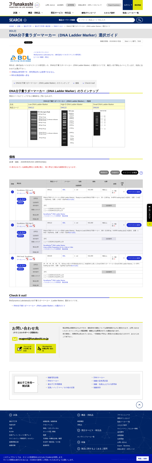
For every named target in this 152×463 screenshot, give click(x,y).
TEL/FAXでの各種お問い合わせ (47, 348)
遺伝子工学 (27, 26)
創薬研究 (46, 445)
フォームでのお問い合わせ (27, 348)
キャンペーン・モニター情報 (127, 428)
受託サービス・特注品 (61, 13)
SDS (30, 193)
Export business (114, 5)
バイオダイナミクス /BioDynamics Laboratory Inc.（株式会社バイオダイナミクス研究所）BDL (58, 54)
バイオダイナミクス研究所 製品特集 (55, 216)
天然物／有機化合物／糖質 (52, 438)
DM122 (64, 108)
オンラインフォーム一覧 (85, 437)
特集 (83, 442)
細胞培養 (12, 445)
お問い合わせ (50, 5)
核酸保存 (97, 387)
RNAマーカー (53, 381)
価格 (77, 83)
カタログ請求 (109, 13)
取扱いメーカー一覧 (131, 13)
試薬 (15, 13)
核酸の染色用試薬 (101, 381)
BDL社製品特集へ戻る (20, 75)
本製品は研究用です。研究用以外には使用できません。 (33, 72)
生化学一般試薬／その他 (51, 442)
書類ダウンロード (89, 13)
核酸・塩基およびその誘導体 (105, 384)
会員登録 (120, 439)
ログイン (126, 3)
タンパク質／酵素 (49, 431)
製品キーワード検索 (67, 20)
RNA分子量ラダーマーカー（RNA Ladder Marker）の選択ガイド (39, 306)
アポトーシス (47, 425)
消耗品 (79, 425)
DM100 (96, 108)
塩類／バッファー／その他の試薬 (61, 387)
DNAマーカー (58, 26)
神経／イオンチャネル (51, 428)
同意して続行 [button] (142, 458)
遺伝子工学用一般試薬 (42, 26)
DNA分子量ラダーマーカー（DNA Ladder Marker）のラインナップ (42, 83)
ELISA (11, 431)
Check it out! (90, 83)
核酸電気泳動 (53, 377)
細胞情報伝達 (14, 442)
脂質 (44, 435)
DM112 (31, 108)
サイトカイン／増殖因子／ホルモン (21, 438)
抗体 (10, 428)
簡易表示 (104, 172)
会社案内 (60, 5)
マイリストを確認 (130, 172)
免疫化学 (12, 425)
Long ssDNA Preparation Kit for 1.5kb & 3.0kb (58, 247)
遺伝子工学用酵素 (55, 384)
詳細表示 (115, 172)
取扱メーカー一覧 (123, 422)
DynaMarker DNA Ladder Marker (54, 214)
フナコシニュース (123, 415)
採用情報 (71, 5)
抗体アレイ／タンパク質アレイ (20, 435)
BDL (64, 190)
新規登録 (138, 5)
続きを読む (71, 199)
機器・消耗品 (34, 13)
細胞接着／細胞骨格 (50, 421)
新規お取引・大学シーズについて (90, 5)
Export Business (123, 446)
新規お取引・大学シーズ (126, 449)
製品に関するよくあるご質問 (94, 449)
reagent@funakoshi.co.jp (34, 338)
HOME (11, 26)
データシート (21, 193)
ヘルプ (142, 174)
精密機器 (80, 421)
